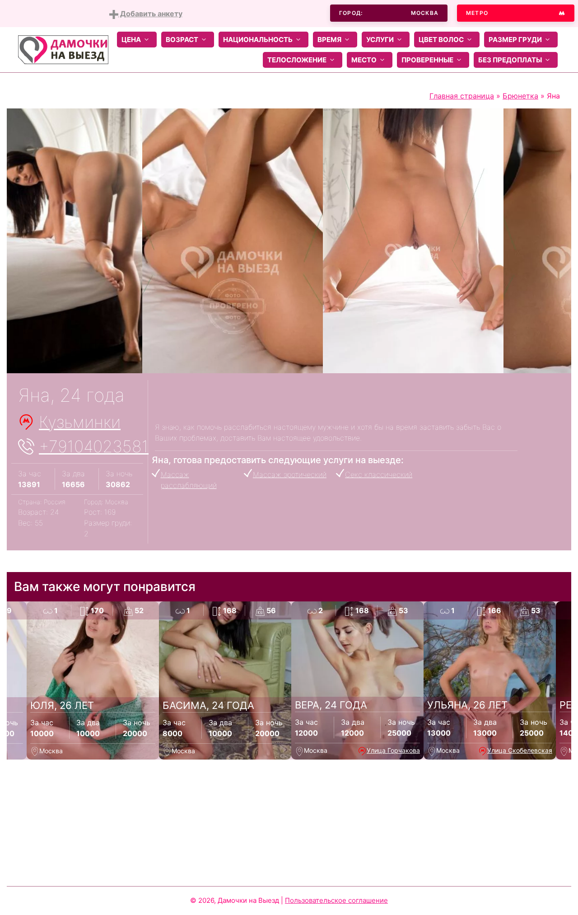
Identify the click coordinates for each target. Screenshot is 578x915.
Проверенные (427, 60)
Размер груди (515, 39)
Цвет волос (441, 39)
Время (329, 39)
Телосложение (296, 60)
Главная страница (461, 95)
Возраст (182, 39)
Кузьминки (80, 422)
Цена (131, 39)
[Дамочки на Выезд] (63, 48)
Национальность (258, 39)
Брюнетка (520, 95)
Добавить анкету (150, 13)
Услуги (380, 39)
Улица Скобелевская (519, 750)
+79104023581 (94, 446)
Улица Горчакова (393, 750)
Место (364, 60)
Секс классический (378, 474)
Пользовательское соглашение (336, 900)
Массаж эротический (289, 474)
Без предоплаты (510, 60)
